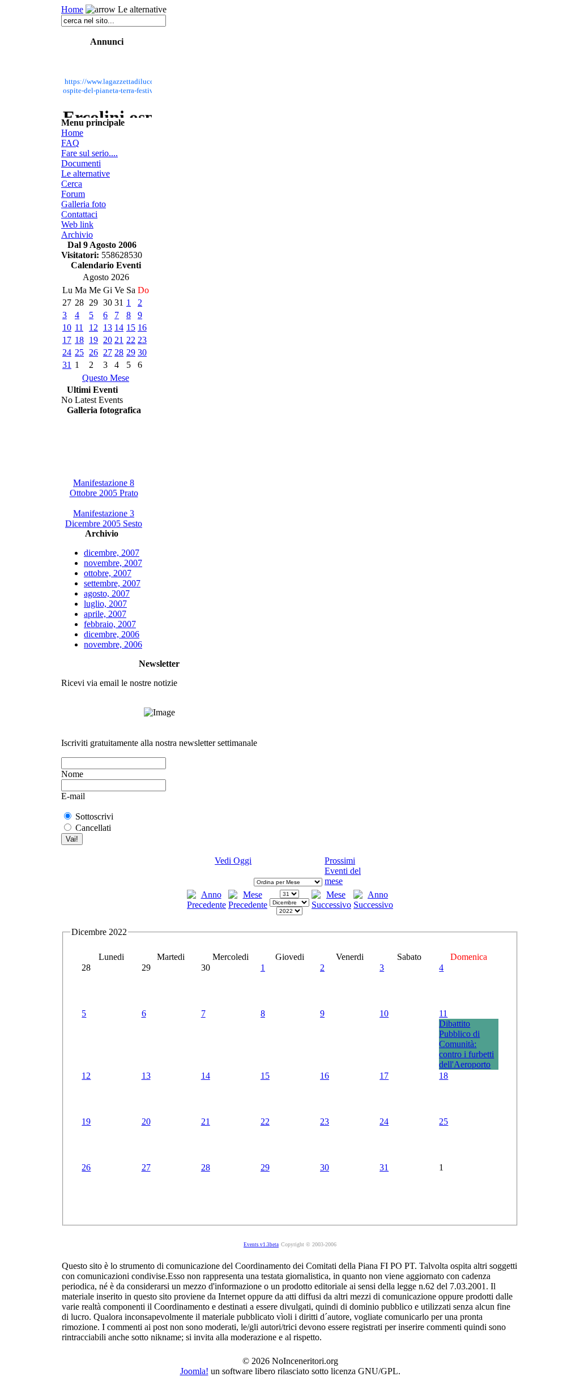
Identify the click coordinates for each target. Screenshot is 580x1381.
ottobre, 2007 (107, 573)
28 (118, 352)
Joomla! (194, 1371)
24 (66, 352)
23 (142, 340)
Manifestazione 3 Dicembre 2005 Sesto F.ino (103, 521)
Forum (73, 194)
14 (118, 327)
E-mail (73, 796)
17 (66, 340)
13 (107, 327)
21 (118, 340)
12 (93, 327)
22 (130, 340)
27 (107, 352)
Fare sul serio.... (89, 153)
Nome (72, 774)
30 (142, 352)
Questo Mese (105, 378)
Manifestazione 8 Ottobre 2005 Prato (104, 485)
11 (79, 327)
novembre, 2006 (113, 644)
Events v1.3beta (261, 1244)
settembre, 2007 (112, 583)
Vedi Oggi (233, 860)
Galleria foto (83, 204)
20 (107, 340)
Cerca (71, 183)
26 (93, 352)
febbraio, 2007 (110, 624)
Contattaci (79, 214)
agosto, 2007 (107, 593)
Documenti (81, 163)
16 (142, 327)
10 (66, 327)
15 (130, 327)
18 (79, 340)
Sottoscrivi (94, 816)
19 (93, 340)
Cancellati (93, 828)
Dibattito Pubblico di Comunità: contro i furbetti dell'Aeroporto (466, 1044)
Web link (77, 224)
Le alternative (85, 173)
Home (72, 9)
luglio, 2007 (105, 603)
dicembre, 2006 (111, 634)
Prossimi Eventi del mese (343, 871)
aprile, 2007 (105, 614)
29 (130, 352)
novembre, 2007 (113, 563)
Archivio (77, 234)
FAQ (70, 143)
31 (66, 365)
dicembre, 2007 (111, 552)
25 (79, 352)
